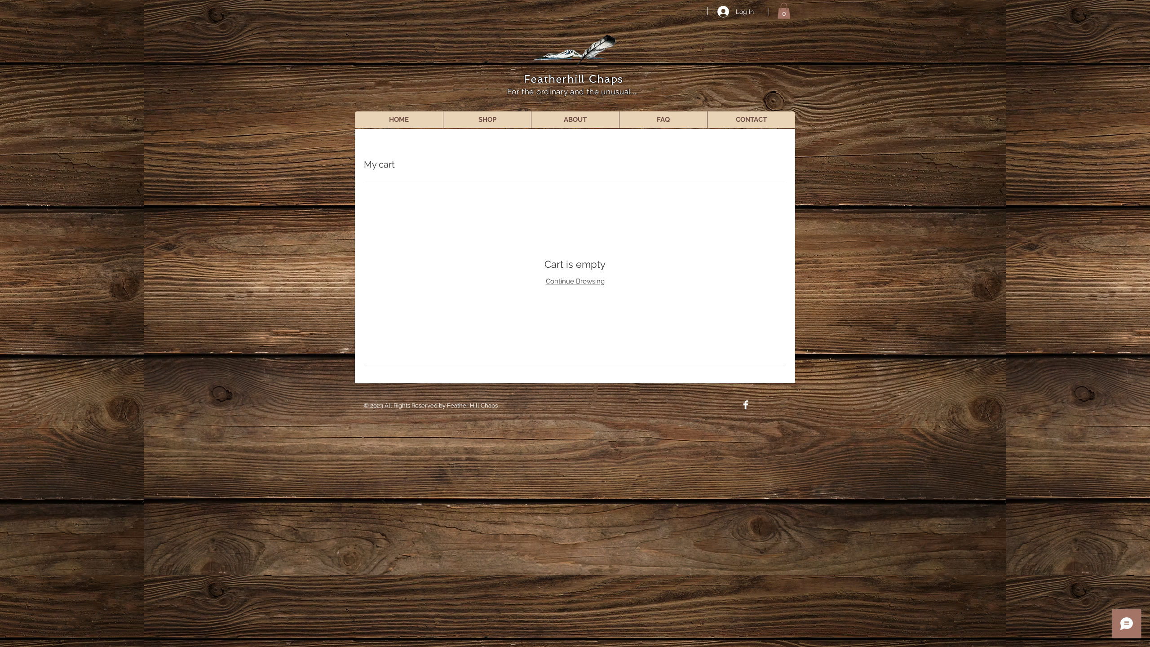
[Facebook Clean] (745, 404)
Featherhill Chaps (573, 78)
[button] (784, 11)
